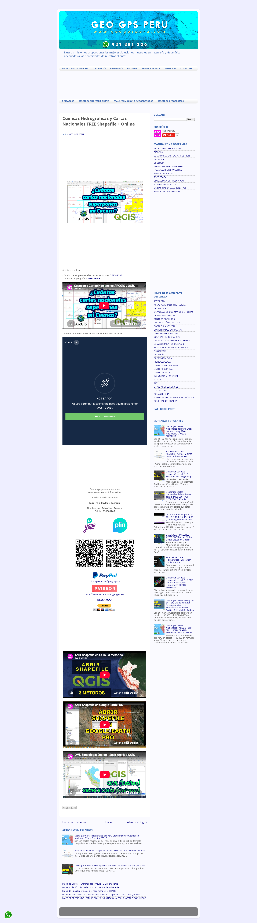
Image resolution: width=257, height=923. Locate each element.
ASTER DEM (159, 301)
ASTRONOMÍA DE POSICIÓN (167, 148)
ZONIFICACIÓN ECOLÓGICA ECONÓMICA (174, 397)
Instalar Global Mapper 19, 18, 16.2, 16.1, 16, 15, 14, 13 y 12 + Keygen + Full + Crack (179, 517)
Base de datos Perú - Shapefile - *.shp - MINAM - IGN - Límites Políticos (110, 850)
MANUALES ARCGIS (163, 173)
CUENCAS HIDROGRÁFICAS (167, 337)
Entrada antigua (136, 822)
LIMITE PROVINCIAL (163, 369)
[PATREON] (104, 591)
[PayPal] (104, 578)
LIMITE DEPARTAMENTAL (166, 365)
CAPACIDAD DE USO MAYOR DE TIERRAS (173, 312)
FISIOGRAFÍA (160, 351)
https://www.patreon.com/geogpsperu (104, 594)
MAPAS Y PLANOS (151, 68)
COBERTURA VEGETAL (164, 326)
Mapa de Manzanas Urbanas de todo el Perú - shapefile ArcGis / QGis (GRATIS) (101, 894)
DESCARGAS (68, 101)
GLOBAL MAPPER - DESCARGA (168, 166)
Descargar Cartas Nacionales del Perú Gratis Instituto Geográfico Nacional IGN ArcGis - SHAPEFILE (107, 836)
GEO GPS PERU (76, 134)
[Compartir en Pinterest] (75, 807)
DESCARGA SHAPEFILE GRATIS (94, 101)
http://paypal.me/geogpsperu (105, 581)
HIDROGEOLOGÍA (162, 361)
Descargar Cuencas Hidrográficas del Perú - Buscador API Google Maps (110, 865)
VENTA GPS (170, 68)
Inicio (108, 822)
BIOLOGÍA (158, 152)
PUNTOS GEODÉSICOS (165, 184)
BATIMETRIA (160, 308)
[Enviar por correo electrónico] (63, 807)
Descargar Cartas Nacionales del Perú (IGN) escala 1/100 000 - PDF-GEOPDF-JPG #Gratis (178, 496)
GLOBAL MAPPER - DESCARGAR (169, 180)
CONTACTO (186, 68)
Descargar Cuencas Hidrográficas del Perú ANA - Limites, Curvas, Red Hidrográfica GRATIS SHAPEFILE (180, 582)
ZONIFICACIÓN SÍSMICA (165, 401)
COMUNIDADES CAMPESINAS (168, 329)
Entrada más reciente (76, 822)
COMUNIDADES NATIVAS (166, 333)
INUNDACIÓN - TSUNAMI (166, 376)
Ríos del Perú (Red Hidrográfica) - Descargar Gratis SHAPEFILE (178, 560)
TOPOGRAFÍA (99, 68)
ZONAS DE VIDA (161, 394)
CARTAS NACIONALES (164, 315)
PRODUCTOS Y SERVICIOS (75, 68)
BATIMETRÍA (116, 68)
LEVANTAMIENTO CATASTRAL (168, 170)
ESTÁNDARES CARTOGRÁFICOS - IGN (172, 155)
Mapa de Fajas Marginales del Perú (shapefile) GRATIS (89, 891)
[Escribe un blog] (66, 807)
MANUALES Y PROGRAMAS (167, 191)
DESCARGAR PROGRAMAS (171, 101)
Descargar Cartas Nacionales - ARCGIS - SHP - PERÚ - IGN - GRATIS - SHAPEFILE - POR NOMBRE (179, 629)
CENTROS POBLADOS (164, 319)
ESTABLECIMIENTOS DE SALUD (169, 344)
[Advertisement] (129, 84)
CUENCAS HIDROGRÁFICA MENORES (172, 340)
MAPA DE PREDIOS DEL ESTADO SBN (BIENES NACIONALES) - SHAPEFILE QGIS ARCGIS (104, 898)
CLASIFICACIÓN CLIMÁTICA (167, 322)
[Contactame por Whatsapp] (8, 918)
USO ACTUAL (160, 390)
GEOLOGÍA (159, 163)
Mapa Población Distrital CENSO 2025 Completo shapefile (90, 887)
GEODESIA (132, 68)
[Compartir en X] (69, 807)
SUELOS (158, 379)
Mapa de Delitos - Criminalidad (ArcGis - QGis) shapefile (90, 884)
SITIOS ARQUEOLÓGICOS (166, 386)
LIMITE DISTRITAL (162, 372)
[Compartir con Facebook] (72, 807)
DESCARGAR (116, 275)
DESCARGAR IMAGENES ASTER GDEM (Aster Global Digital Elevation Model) (179, 537)
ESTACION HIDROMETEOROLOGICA (171, 347)
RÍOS (156, 383)
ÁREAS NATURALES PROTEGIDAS (170, 304)
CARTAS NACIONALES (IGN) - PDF (170, 188)
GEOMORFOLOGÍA (163, 358)
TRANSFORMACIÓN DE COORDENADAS (133, 101)
